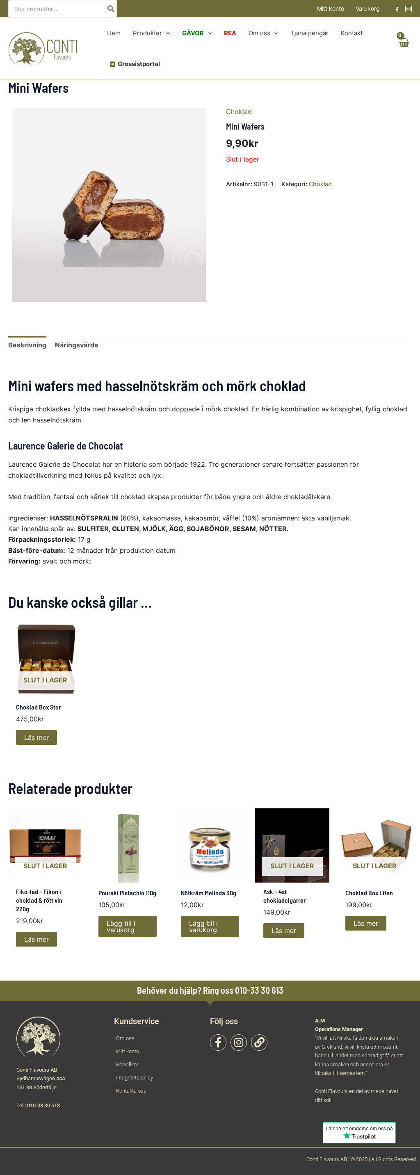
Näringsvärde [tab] (76, 345)
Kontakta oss (131, 1091)
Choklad (239, 111)
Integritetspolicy (134, 1078)
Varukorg (368, 8)
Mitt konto (330, 8)
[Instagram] (408, 9)
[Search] (111, 8)
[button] (166, 33)
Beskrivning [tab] (27, 345)
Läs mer (36, 737)
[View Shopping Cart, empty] (403, 48)
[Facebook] (397, 9)
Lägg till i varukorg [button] (121, 926)
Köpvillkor (127, 1064)
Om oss (125, 1038)
